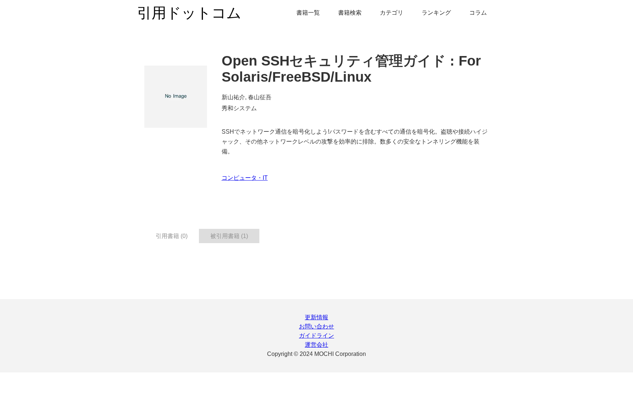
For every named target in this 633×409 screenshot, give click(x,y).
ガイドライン (316, 335)
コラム (478, 13)
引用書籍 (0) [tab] (172, 236)
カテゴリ (391, 13)
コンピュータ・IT (245, 178)
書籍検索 (350, 13)
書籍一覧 (308, 13)
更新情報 (316, 317)
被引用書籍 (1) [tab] (229, 236)
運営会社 (316, 345)
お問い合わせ (316, 326)
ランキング (436, 13)
